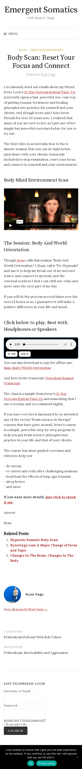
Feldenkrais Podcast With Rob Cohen (32, 637)
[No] (77, 757)
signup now (11, 720)
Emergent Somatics (40, 10)
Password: (11, 705)
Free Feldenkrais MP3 (46, 50)
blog (23, 50)
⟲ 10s (12, 354)
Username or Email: (17, 691)
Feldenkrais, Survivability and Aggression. (36, 653)
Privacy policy (46, 763)
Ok (31, 763)
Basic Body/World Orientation (27, 368)
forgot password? (34, 720)
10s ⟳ (25, 354)
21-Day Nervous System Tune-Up (49, 92)
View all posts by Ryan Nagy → (26, 609)
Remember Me (16, 724)
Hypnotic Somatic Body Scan (34, 540)
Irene (21, 260)
